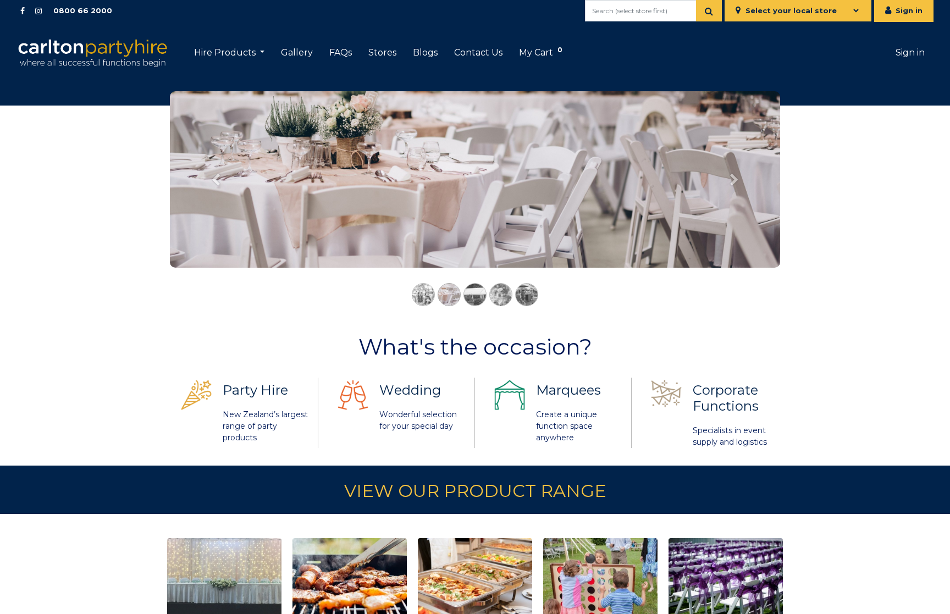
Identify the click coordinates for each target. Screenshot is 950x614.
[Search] (709, 10)
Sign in (909, 10)
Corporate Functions (726, 398)
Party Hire (255, 390)
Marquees (568, 390)
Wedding (410, 390)
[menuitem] (297, 52)
